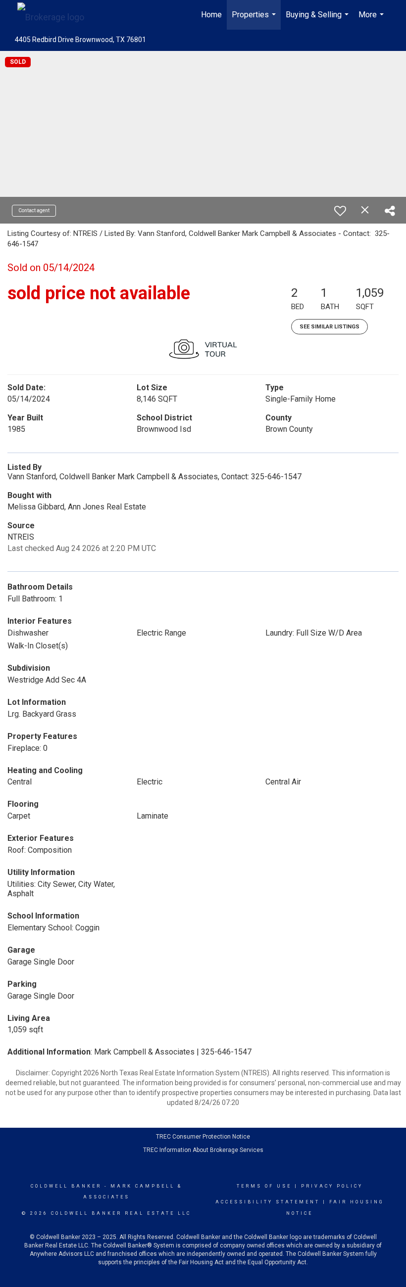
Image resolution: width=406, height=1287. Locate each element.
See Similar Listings (329, 326)
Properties (255, 20)
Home (211, 14)
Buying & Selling (318, 20)
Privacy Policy (332, 1186)
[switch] (340, 211)
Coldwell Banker (66, 1186)
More (372, 20)
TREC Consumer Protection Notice (203, 1136)
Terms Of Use (264, 1186)
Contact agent (34, 210)
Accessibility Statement (267, 1201)
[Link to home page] (55, 15)
